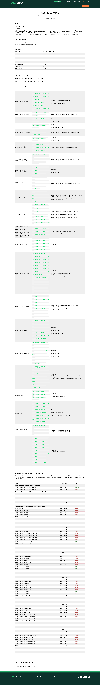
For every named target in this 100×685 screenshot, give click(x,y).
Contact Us (78, 6)
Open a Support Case (16, 682)
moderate (32, 44)
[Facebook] (81, 677)
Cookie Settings (75, 682)
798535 (25, 71)
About (38, 676)
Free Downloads (85, 6)
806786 (64, 71)
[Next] (54, 18)
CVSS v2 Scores (18, 49)
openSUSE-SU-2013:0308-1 (22, 78)
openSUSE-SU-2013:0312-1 (22, 79)
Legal (25, 676)
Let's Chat (58, 676)
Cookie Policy (87, 682)
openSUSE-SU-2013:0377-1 (22, 81)
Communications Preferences (45, 676)
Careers (21, 676)
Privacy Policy (82, 682)
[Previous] (47, 18)
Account (74, 1)
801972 (38, 71)
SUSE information (21, 39)
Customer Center (67, 1)
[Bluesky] (89, 677)
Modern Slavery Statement (31, 676)
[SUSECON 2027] (57, 1)
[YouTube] (78, 677)
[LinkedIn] (86, 677)
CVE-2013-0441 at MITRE (20, 26)
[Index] (50, 18)
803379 (51, 71)
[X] (84, 677)
